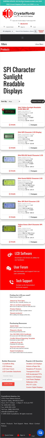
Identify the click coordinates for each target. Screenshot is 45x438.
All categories (7, 31)
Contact (37, 423)
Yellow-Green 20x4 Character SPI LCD (30, 225)
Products (10, 423)
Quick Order (8, 27)
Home (3, 423)
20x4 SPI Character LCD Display (30, 132)
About (31, 423)
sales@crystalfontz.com (9, 411)
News (26, 423)
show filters (39, 44)
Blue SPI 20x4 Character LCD (28, 201)
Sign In (23, 27)
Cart (34, 27)
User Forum (21, 266)
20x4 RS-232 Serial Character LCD (30, 155)
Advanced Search (41, 31)
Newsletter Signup (8, 376)
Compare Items (37, 101)
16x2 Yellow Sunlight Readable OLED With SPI (29, 108)
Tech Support (24, 280)
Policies (3, 426)
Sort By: (4, 101)
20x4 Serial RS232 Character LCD (30, 178)
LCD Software (23, 253)
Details (13, 124)
